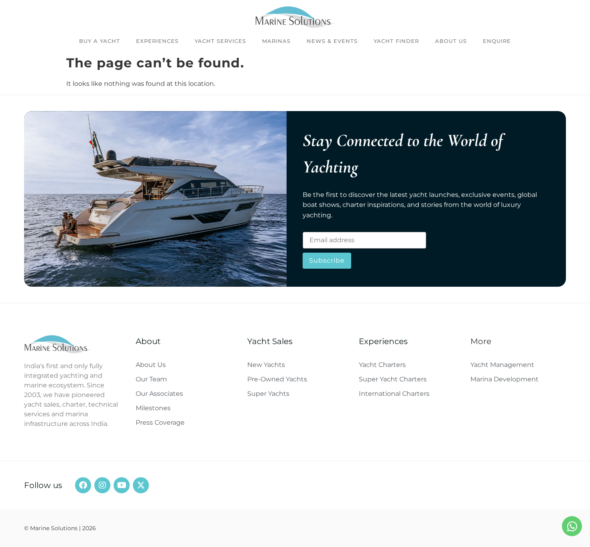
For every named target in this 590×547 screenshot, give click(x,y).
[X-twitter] (141, 485)
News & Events (332, 41)
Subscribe (327, 260)
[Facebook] (83, 485)
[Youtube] (122, 485)
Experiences (157, 41)
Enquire (497, 41)
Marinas (276, 41)
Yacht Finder (396, 41)
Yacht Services (220, 41)
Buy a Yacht (99, 41)
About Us (451, 41)
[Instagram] (102, 485)
